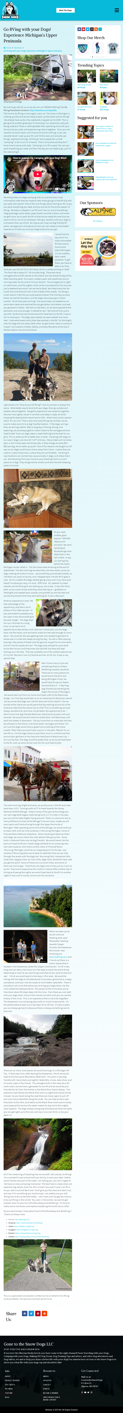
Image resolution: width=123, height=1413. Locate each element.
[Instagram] (92, 29)
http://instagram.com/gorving (27, 1230)
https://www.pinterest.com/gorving (27, 1233)
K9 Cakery (98, 221)
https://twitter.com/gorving (24, 1226)
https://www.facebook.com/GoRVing (29, 1223)
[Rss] (96, 29)
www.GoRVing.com (58, 957)
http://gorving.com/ (22, 1219)
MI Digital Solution (70, 1410)
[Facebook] (79, 29)
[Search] (100, 29)
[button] (24, 1313)
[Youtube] (83, 29)
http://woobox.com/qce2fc (43, 110)
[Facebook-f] (82, 1392)
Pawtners (18, 48)
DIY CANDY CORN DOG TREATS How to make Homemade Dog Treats (104, 129)
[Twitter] (87, 29)
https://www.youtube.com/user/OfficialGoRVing (32, 1237)
